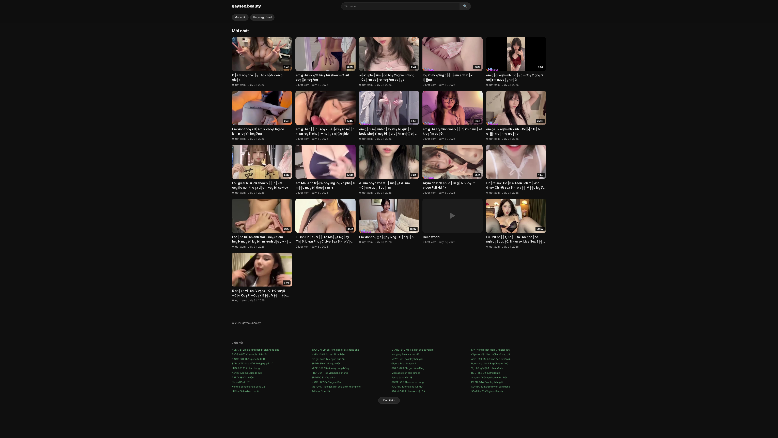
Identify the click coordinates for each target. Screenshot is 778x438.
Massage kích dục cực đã (405, 372)
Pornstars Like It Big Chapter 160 (489, 363)
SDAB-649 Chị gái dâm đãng (407, 368)
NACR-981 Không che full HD (248, 359)
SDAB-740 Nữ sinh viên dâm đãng (490, 386)
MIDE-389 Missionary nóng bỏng (330, 368)
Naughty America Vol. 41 (405, 354)
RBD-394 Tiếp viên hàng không (330, 372)
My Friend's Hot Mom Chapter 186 (490, 349)
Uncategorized (262, 17)
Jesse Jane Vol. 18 (401, 377)
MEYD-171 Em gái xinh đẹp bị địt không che (336, 386)
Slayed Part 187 (241, 382)
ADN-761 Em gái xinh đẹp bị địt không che (255, 349)
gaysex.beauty (246, 6)
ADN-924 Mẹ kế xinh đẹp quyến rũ (491, 359)
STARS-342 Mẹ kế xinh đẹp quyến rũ (412, 349)
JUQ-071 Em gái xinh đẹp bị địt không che (335, 349)
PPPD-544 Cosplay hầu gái (487, 382)
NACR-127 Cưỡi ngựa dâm (326, 382)
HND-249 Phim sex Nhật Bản (328, 354)
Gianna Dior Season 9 (403, 363)
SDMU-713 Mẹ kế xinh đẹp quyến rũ (252, 363)
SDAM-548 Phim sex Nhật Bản (408, 391)
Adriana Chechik (321, 391)
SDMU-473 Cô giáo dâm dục (487, 391)
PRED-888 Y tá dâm (243, 377)
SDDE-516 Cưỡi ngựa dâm (326, 363)
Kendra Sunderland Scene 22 (248, 386)
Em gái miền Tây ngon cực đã (328, 359)
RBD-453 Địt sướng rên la (485, 372)
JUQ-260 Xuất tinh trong (246, 368)
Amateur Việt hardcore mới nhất (489, 377)
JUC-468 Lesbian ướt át (245, 391)
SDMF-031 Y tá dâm (323, 377)
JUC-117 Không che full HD (407, 386)
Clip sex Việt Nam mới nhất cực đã (490, 354)
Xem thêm (389, 400)
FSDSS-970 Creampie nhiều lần (250, 354)
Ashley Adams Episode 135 (247, 372)
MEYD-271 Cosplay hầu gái (407, 359)
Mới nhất (240, 17)
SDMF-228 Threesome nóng (407, 382)
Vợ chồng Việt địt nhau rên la (487, 368)
